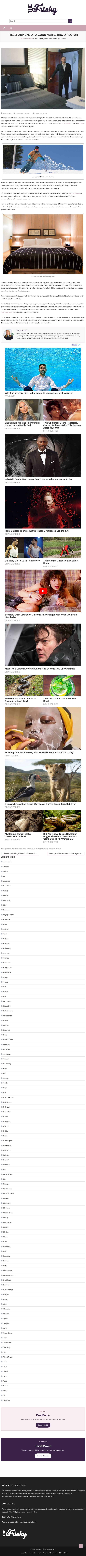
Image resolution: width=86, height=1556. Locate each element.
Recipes (6, 1285)
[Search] (70, 21)
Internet (6, 1160)
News (5, 1251)
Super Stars (7, 1333)
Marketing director (55, 848)
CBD (5, 934)
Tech (5, 1338)
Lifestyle (6, 1184)
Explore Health (43, 1425)
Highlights (6, 1121)
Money (5, 1217)
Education (6, 1006)
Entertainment (8, 1011)
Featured (6, 1030)
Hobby (5, 1131)
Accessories (7, 862)
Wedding (6, 1400)
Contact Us (32, 1553)
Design (5, 991)
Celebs (5, 939)
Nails (5, 1241)
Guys (5, 1088)
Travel (5, 1371)
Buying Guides (8, 915)
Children (6, 943)
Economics (7, 1001)
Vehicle (5, 1386)
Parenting (6, 1256)
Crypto (5, 982)
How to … (6, 1150)
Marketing (6, 1203)
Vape (5, 1381)
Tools (5, 1362)
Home (5, 1136)
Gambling (6, 1054)
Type (5, 1376)
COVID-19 (7, 972)
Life (4, 1179)
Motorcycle (7, 1222)
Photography (7, 1270)
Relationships (8, 1290)
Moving (6, 1232)
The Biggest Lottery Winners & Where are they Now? (21, 854)
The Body (6, 1347)
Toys (5, 1366)
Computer (6, 963)
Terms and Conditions (50, 1553)
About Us (23, 1553)
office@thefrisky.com (14, 1517)
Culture (6, 987)
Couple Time (7, 967)
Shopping (6, 1309)
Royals (5, 1299)
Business (26, 113)
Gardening (7, 1064)
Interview (6, 1165)
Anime (5, 871)
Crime (5, 977)
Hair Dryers (7, 1102)
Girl (4, 1073)
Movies (5, 1227)
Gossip (5, 1078)
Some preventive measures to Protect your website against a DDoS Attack (67, 854)
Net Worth (7, 1246)
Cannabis (6, 919)
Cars (5, 924)
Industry (6, 1155)
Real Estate (7, 1280)
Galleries (6, 1049)
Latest (39, 1553)
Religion (6, 1294)
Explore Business (43, 1456)
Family (5, 1020)
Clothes (6, 958)
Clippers (6, 953)
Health (5, 1116)
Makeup (6, 1198)
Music (5, 1237)
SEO (5, 1304)
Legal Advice (7, 1174)
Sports (5, 1318)
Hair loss (6, 1107)
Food (5, 1035)
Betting (5, 895)
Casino (5, 929)
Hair (4, 1092)
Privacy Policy (63, 1553)
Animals (6, 867)
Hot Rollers (7, 1145)
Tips (4, 1352)
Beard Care (7, 886)
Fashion (6, 1025)
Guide (5, 1083)
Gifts (5, 1068)
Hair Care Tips (8, 1097)
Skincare (6, 1314)
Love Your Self (8, 1193)
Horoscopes (7, 1141)
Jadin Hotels (65, 123)
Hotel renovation (28, 848)
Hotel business (17, 848)
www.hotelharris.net (8, 312)
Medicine (6, 1208)
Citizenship (7, 948)
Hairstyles (6, 1112)
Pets (4, 1266)
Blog (4, 905)
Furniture (6, 1044)
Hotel (9, 848)
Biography (7, 900)
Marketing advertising (41, 848)
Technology (7, 1342)
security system (74, 193)
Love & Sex (7, 1189)
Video (5, 1391)
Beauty (5, 891)
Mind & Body (7, 1213)
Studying (6, 1323)
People (5, 1261)
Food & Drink (8, 1040)
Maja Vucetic (7, 113)
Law (4, 1169)
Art (4, 876)
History (5, 1126)
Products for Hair (9, 1275)
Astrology (6, 881)
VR (4, 1395)
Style (5, 1328)
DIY (4, 996)
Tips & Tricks (7, 1357)
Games (6, 1059)
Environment (7, 1016)
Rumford (81, 123)
